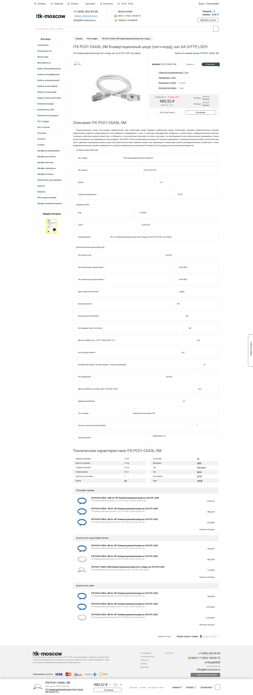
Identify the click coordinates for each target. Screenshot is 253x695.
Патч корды (43, 121)
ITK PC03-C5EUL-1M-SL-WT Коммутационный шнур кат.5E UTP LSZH (124, 508)
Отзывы (142, 687)
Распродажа (146, 653)
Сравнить (176, 687)
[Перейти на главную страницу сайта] (50, 16)
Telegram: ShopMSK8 (127, 20)
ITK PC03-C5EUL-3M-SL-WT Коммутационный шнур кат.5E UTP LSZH (124, 545)
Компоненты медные (47, 115)
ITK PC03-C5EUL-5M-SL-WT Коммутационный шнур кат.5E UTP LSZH (124, 604)
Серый (199, 481)
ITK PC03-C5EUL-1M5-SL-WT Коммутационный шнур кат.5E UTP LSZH (125, 498)
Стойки (40, 145)
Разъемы (42, 133)
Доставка (90, 3)
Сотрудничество (147, 657)
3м (125, 481)
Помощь (42, 3)
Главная (78, 39)
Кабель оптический (46, 92)
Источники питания (46, 197)
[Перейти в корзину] (199, 13)
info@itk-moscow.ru (208, 669)
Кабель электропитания (49, 98)
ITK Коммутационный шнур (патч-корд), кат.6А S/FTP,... (64, 690)
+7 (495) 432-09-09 (85, 11)
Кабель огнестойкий (47, 86)
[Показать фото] (77, 63)
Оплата (74, 3)
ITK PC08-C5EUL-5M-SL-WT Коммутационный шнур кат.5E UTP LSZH (124, 614)
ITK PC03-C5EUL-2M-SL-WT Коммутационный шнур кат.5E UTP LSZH (124, 519)
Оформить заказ (208, 20)
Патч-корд (201, 468)
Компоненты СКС (45, 109)
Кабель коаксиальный (48, 80)
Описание (133, 687)
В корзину (201, 112)
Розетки (41, 139)
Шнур (199, 472)
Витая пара (42, 57)
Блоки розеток (44, 51)
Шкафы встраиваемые (48, 150)
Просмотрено (206, 687)
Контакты (108, 3)
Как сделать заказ (156, 687)
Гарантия (58, 3)
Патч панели (43, 127)
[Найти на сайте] (216, 29)
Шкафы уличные (45, 162)
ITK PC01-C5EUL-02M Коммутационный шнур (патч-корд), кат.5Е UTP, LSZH (127, 567)
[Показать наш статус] (52, 226)
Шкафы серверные (46, 168)
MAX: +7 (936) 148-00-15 (129, 16)
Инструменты (44, 63)
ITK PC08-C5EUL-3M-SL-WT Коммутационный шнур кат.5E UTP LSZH (124, 556)
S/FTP (199, 476)
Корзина (189, 687)
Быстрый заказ (167, 112)
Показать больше (206, 530)
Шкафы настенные (46, 156)
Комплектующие (45, 104)
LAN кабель (43, 45)
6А (198, 459)
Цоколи (41, 186)
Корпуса (41, 192)
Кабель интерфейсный (48, 74)
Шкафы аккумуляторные (49, 203)
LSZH (199, 463)
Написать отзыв (164, 636)
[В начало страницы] (217, 687)
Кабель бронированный (49, 68)
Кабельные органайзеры (49, 180)
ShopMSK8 (213, 662)
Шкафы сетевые (45, 174)
